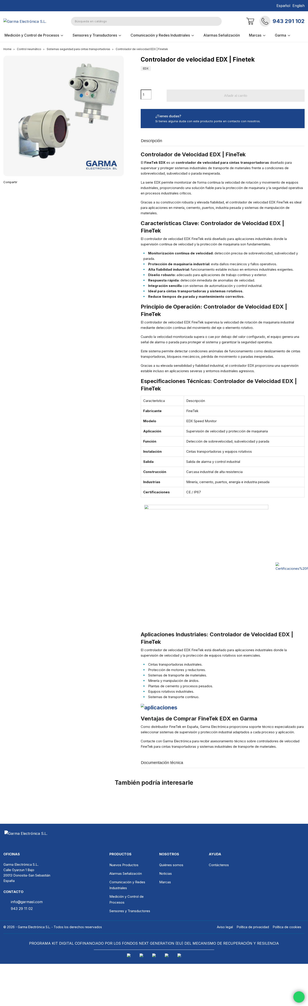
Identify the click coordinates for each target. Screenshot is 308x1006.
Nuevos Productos (123, 865)
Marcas (165, 882)
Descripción (151, 140)
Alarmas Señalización (125, 873)
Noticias (165, 873)
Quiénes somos (171, 865)
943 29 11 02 (22, 908)
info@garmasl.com (27, 902)
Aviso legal (225, 927)
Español (283, 5)
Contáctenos (219, 865)
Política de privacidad (253, 927)
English (298, 5)
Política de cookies (287, 927)
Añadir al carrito (235, 95)
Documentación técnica (162, 762)
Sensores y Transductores (129, 911)
